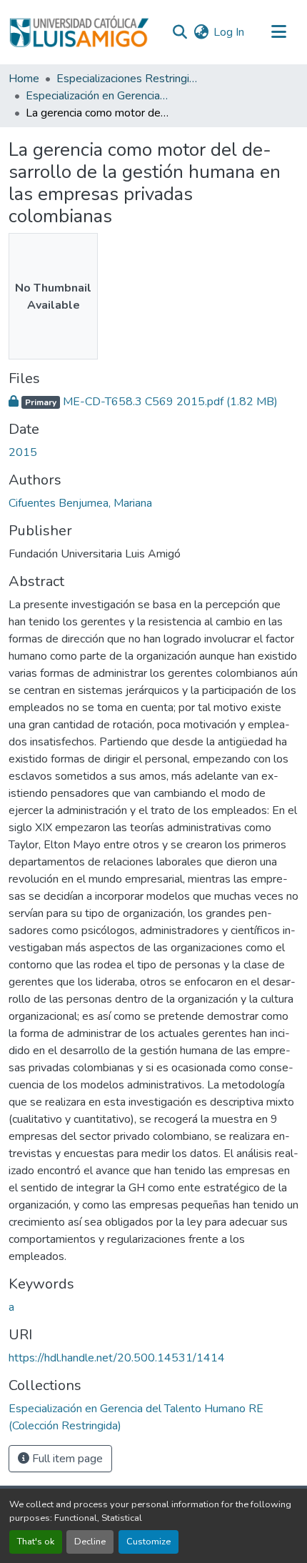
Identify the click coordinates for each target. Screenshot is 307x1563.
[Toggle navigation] (278, 32)
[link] (153, 401)
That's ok (35, 1541)
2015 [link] (23, 452)
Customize (148, 1541)
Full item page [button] (66, 1459)
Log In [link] (228, 32)
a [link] (11, 1307)
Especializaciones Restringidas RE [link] (127, 78)
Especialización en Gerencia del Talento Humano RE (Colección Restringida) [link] (97, 96)
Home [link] (24, 78)
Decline (90, 1541)
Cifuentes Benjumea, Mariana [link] (80, 503)
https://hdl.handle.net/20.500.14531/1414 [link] (117, 1358)
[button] (79, 32)
